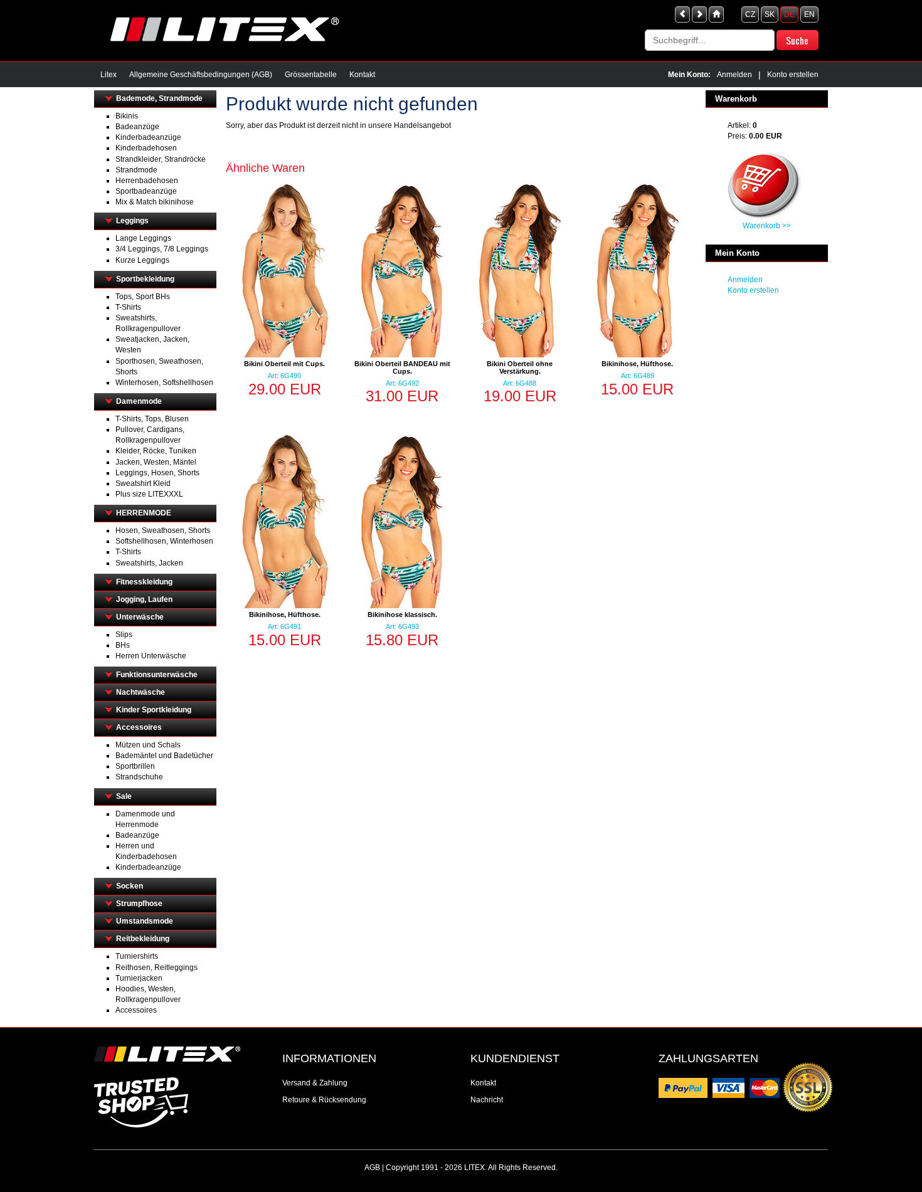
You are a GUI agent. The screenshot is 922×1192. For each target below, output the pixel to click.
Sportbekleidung (145, 279)
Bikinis (126, 116)
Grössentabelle (311, 74)
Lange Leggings (143, 238)
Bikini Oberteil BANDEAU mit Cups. (402, 367)
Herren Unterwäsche (150, 655)
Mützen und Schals (148, 745)
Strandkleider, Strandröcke (160, 159)
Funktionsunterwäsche (157, 674)
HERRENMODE (143, 513)
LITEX (474, 1167)
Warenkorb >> (767, 225)
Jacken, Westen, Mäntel (155, 462)
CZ (750, 14)
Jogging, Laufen (144, 599)
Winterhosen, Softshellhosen (164, 382)
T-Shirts (128, 307)
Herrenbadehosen (146, 180)
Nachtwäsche (140, 692)
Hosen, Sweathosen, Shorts (162, 530)
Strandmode (136, 170)
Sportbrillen (135, 766)
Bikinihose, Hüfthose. (637, 363)
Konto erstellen (793, 74)
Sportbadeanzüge (146, 191)
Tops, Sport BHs (142, 296)
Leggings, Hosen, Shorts (157, 472)
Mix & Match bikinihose (154, 202)
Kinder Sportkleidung (153, 709)
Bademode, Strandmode (159, 98)
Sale (124, 796)
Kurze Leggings (142, 260)
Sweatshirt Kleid (143, 483)
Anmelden (734, 74)
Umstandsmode (144, 921)
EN (809, 14)
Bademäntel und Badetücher (164, 755)
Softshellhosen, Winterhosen (164, 541)
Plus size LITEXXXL (149, 494)
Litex (108, 74)
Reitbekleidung (142, 938)
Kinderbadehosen (146, 148)
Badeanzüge (137, 126)
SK (770, 14)
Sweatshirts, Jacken (149, 563)
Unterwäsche (140, 617)
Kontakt (362, 74)
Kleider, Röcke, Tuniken (155, 450)
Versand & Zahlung (314, 1083)
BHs (122, 645)
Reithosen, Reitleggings (156, 967)
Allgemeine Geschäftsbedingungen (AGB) (200, 74)
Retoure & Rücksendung (324, 1099)
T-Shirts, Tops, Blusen (152, 418)
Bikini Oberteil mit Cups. (284, 363)
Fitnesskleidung (144, 582)
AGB (372, 1167)
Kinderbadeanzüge (148, 137)
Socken (129, 886)
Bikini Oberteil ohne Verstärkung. (520, 367)
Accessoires (139, 727)
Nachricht (486, 1099)
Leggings (132, 220)
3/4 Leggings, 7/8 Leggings (161, 249)
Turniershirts (136, 956)
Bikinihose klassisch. (402, 614)
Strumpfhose (139, 903)
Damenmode (139, 401)
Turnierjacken (138, 978)
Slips (123, 634)
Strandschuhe (139, 777)
